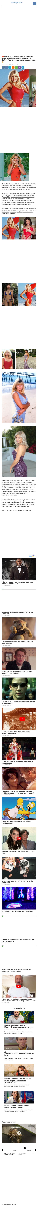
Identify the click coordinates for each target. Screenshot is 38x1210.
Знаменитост (20, 65)
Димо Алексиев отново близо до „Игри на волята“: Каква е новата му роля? (19, 1054)
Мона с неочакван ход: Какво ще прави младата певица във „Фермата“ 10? (17, 1080)
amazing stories (16, 2)
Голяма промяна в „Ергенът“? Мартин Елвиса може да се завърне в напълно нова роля (18, 1027)
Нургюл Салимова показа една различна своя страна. (16, 1106)
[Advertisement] (19, 32)
